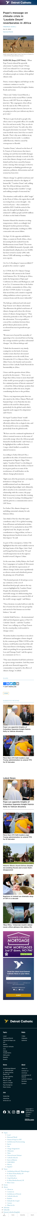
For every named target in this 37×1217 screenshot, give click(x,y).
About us (24, 1068)
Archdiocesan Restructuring (16, 1142)
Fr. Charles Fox (11, 1176)
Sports (5, 1044)
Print (6, 693)
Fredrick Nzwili (9, 26)
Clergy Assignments (7, 1052)
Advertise (6, 1098)
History (9, 1164)
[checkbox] (18, 990)
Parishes (24, 1081)
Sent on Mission (12, 1160)
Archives (24, 1073)
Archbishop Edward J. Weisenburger (9, 1069)
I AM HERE (11, 1162)
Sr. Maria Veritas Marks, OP (8, 1073)
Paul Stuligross (7, 1085)
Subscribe (6, 1096)
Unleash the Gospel (13, 1201)
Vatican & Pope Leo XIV (9, 1041)
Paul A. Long (7, 1080)
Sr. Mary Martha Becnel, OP (8, 1077)
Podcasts (24, 1038)
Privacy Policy (20, 982)
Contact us (25, 1070)
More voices (10, 1183)
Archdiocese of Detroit (26, 1076)
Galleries (24, 1040)
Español (5, 1057)
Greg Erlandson (12, 1178)
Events (5, 1059)
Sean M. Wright (8, 1082)
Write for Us (7, 1100)
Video (23, 1036)
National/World (8, 32)
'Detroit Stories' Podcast (14, 1155)
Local (4, 1036)
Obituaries (6, 1055)
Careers (24, 1083)
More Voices (7, 1087)
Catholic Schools (8, 1046)
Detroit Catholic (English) (12, 1212)
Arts (4, 1049)
